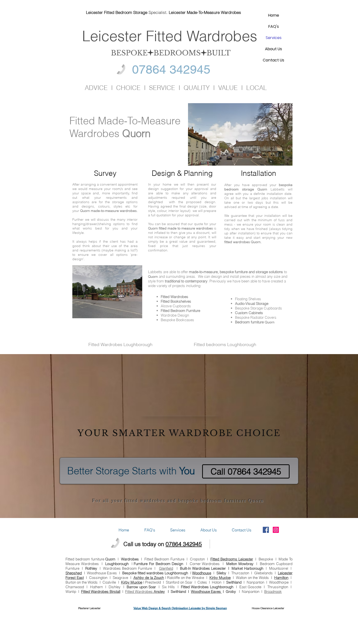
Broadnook (273, 591)
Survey (105, 173)
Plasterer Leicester (89, 608)
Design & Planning (182, 173)
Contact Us (273, 60)
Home (273, 15)
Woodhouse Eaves (206, 591)
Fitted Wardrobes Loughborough (120, 344)
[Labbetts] (276, 530)
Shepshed (74, 573)
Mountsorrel (278, 568)
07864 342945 (184, 543)
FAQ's (273, 26)
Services (274, 37)
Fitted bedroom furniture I (93, 559)
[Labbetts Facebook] (266, 530)
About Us (273, 49)
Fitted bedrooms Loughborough (225, 344)
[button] (178, 530)
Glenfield (166, 568)
